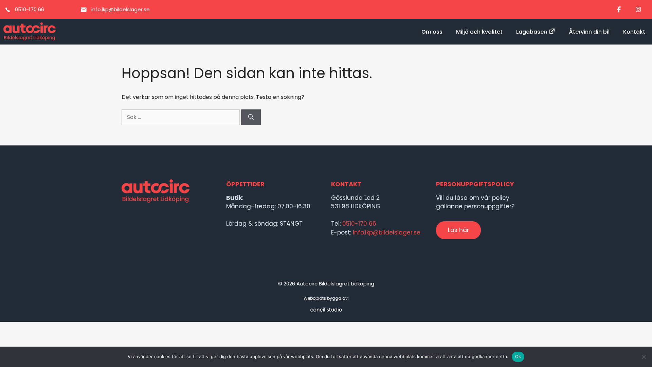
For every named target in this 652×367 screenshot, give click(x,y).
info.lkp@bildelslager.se (386, 232)
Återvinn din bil (589, 32)
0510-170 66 (359, 224)
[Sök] (251, 117)
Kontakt (634, 32)
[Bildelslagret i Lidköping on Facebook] (619, 10)
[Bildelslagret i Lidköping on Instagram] (638, 10)
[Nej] (643, 356)
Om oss (431, 32)
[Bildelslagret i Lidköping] (29, 32)
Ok (518, 356)
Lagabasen (531, 32)
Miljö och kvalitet (479, 32)
